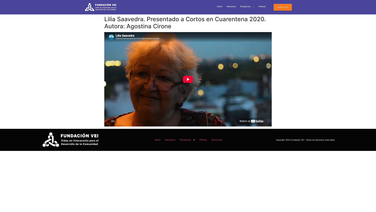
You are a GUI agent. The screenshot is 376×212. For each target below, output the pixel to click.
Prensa (262, 6)
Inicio (219, 6)
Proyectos (245, 6)
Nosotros (231, 6)
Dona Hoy (282, 7)
